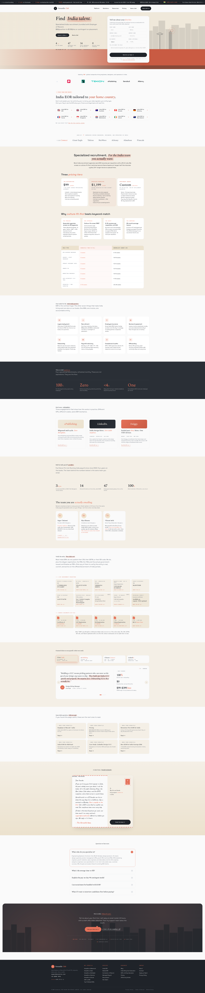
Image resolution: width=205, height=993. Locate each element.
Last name (131, 27)
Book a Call (133, 8)
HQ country (112, 39)
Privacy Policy (143, 975)
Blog (122, 968)
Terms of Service (139, 989)
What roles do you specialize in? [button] (102, 852)
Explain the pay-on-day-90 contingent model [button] (102, 877)
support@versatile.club (58, 974)
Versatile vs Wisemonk (90, 968)
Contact (141, 970)
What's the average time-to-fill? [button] (102, 870)
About (141, 968)
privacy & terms (131, 58)
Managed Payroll (106, 975)
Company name (132, 33)
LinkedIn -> (61, 535)
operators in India (121, 74)
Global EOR (105, 970)
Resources (115, 8)
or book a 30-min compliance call (111, 929)
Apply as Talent (143, 973)
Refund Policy (150, 989)
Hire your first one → (93, 929)
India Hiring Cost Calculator (128, 970)
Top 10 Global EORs (89, 982)
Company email (113, 33)
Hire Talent (105, 979)
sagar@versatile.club (63, 537)
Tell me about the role (116, 45)
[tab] (67, 659)
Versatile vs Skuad (89, 977)
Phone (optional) (133, 39)
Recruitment (105, 977)
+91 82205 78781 (56, 976)
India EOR (104, 968)
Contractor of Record (108, 973)
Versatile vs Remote (89, 975)
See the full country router (76, 123)
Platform (96, 8)
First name (112, 27)
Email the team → (120, 822)
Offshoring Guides (125, 977)
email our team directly (129, 59)
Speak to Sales (62, 35)
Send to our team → (128, 55)
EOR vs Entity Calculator (127, 973)
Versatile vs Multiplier (89, 973)
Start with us (145, 8)
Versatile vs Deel (88, 970)
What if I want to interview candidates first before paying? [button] (102, 891)
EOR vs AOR (87, 979)
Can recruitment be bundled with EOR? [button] (102, 884)
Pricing (124, 8)
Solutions (106, 8)
